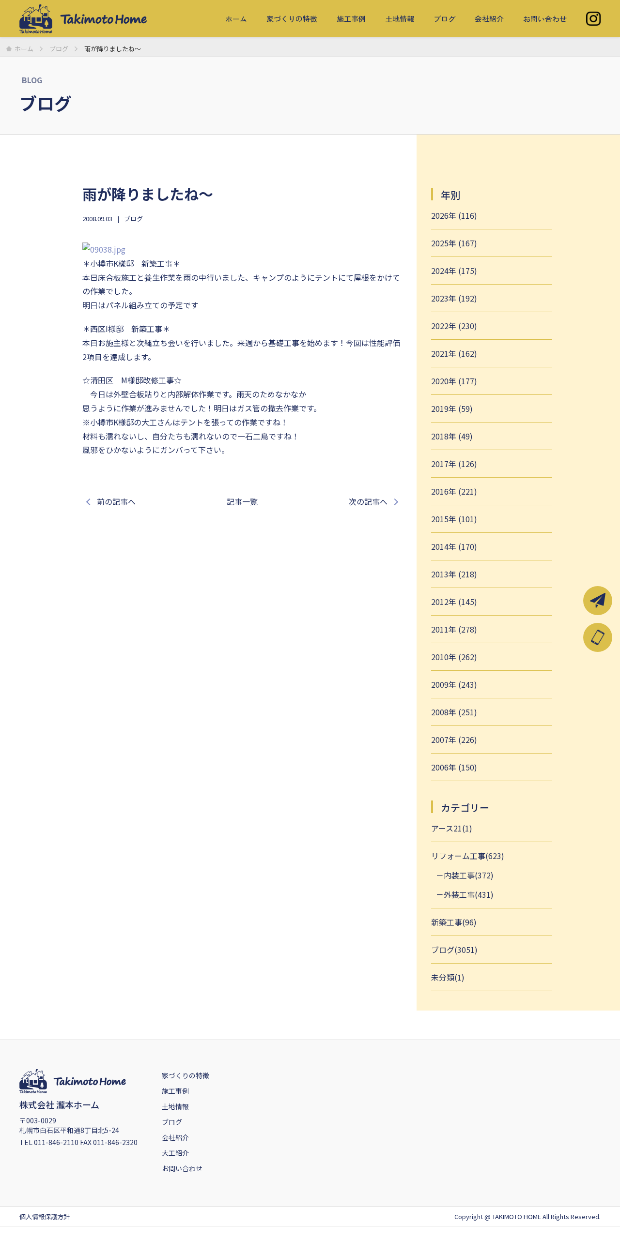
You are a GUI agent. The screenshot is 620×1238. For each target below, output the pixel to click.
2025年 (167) (454, 243)
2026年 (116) (454, 215)
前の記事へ (116, 501)
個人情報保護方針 (44, 1216)
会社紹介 (489, 19)
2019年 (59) (452, 408)
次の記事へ (368, 501)
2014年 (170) (454, 546)
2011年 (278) (454, 629)
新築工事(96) (454, 922)
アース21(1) (451, 828)
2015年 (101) (454, 519)
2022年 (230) (454, 326)
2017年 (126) (454, 463)
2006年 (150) (454, 767)
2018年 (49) (452, 436)
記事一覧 (242, 501)
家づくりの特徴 (291, 19)
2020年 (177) (454, 381)
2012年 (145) (454, 601)
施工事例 (351, 19)
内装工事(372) (469, 875)
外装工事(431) (469, 894)
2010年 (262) (454, 657)
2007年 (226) (454, 739)
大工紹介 (175, 1153)
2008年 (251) (454, 712)
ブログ (444, 19)
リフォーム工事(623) (467, 855)
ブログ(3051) (454, 949)
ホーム (236, 19)
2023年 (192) (454, 298)
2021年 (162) (454, 353)
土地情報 (399, 19)
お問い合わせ (545, 19)
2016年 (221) (454, 491)
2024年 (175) (454, 270)
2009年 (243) (454, 684)
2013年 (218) (454, 574)
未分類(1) (448, 977)
